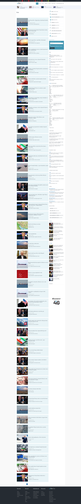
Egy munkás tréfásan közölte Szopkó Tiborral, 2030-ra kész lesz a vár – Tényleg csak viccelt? (56, 145)
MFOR (19, 3)
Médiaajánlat (51, 492)
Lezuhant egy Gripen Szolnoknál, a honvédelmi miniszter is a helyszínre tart (58, 227)
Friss (37, 3)
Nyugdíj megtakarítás (36, 491)
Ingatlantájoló (43, 495)
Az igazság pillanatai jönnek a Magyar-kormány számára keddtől (58, 249)
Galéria (18, 496)
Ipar (25, 500)
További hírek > (51, 127)
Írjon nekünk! (51, 491)
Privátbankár (43, 492)
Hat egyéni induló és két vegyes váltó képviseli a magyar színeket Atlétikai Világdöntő (55, 133)
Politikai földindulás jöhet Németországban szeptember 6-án (58, 223)
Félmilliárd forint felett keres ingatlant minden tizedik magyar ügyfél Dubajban (57, 86)
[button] (56, 0)
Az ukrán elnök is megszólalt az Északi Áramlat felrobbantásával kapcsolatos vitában (57, 231)
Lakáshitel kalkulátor (36, 495)
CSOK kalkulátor (35, 496)
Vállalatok (18, 492)
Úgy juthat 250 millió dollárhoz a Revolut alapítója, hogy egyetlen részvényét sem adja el (58, 118)
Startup (26, 501)
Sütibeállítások (51, 501)
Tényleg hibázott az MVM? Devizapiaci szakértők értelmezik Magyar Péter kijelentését (57, 264)
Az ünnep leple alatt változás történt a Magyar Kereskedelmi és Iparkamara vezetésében (58, 253)
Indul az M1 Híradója (56, 278)
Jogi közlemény (51, 495)
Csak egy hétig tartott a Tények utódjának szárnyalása (57, 268)
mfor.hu (42, 491)
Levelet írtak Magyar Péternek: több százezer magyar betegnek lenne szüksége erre (58, 275)
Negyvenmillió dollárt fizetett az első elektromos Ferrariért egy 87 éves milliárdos (58, 96)
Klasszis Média (51, 497)
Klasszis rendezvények (59, 3)
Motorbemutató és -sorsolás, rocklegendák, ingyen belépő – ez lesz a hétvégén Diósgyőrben (56, 142)
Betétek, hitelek (27, 496)
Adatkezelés (50, 496)
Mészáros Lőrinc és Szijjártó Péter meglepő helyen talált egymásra (58, 246)
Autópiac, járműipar (28, 497)
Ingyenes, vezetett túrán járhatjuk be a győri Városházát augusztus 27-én (55, 136)
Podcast (43, 3)
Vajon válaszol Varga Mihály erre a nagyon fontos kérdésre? (58, 238)
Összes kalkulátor (35, 497)
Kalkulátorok (53, 3)
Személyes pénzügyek (20, 495)
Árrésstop (46, 3)
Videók (40, 3)
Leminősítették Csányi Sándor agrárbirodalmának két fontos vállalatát (57, 104)
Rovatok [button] (49, 3)
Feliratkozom (52, 48)
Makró (18, 491)
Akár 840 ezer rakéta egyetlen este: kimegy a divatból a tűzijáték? (58, 110)
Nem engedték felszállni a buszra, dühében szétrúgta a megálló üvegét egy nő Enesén (56, 139)
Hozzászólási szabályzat (52, 499)
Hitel (25, 495)
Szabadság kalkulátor (36, 492)
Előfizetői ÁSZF (51, 500)
